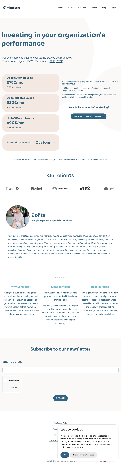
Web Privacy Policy (60, 423)
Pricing (70, 8)
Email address (12, 362)
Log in (113, 8)
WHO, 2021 (56, 61)
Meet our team (60, 287)
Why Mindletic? (21, 287)
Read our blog (100, 287)
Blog (104, 8)
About (60, 8)
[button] (3, 239)
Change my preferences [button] (83, 455)
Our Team (82, 8)
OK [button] (64, 455)
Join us (94, 8)
